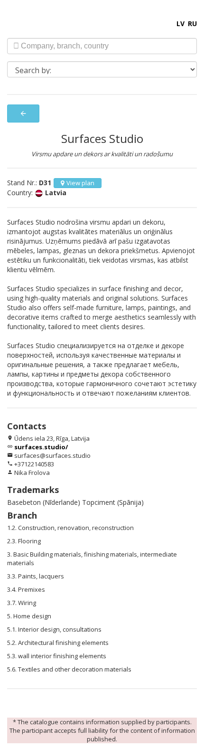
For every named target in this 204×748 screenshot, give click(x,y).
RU (192, 23)
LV (180, 23)
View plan (80, 183)
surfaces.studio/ (41, 447)
